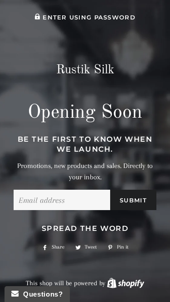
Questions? (41, 294)
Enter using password (88, 17)
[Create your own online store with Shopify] (125, 283)
